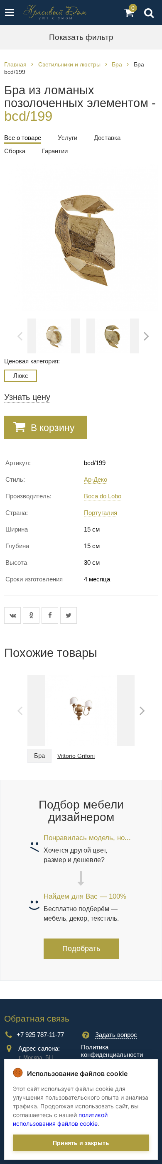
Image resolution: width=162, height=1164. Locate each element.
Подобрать (81, 948)
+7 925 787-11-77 (40, 1034)
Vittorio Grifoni (76, 755)
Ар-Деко (95, 479)
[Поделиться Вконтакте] (13, 615)
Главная (15, 64)
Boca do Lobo (102, 496)
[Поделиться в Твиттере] (68, 615)
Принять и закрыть (81, 1142)
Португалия (100, 512)
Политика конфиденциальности (112, 1051)
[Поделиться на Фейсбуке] (51, 615)
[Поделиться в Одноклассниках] (32, 615)
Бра (117, 64)
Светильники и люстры (69, 64)
